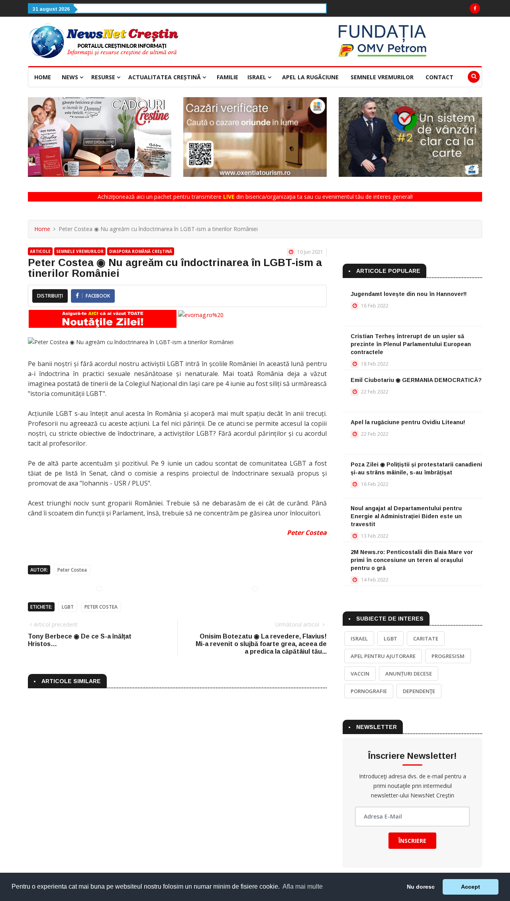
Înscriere (412, 840)
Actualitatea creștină (165, 77)
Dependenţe (419, 691)
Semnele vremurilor (382, 77)
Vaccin (360, 673)
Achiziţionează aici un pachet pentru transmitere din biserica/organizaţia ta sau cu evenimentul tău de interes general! (255, 196)
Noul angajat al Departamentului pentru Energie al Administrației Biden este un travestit (406, 516)
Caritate (425, 638)
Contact (439, 77)
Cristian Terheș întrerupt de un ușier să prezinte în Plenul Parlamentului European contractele (411, 344)
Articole (40, 251)
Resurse (104, 77)
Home (42, 77)
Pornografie (369, 691)
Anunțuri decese (408, 673)
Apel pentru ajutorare (383, 656)
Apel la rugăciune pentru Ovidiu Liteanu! (408, 422)
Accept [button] (470, 886)
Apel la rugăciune (310, 77)
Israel (257, 77)
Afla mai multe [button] (302, 886)
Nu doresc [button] (421, 886)
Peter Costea (307, 532)
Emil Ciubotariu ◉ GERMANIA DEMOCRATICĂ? (416, 380)
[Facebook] (475, 8)
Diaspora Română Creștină (140, 251)
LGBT (68, 606)
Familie (227, 77)
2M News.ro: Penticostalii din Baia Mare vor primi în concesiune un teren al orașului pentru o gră (412, 560)
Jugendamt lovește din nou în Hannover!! (409, 294)
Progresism (448, 656)
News (71, 77)
